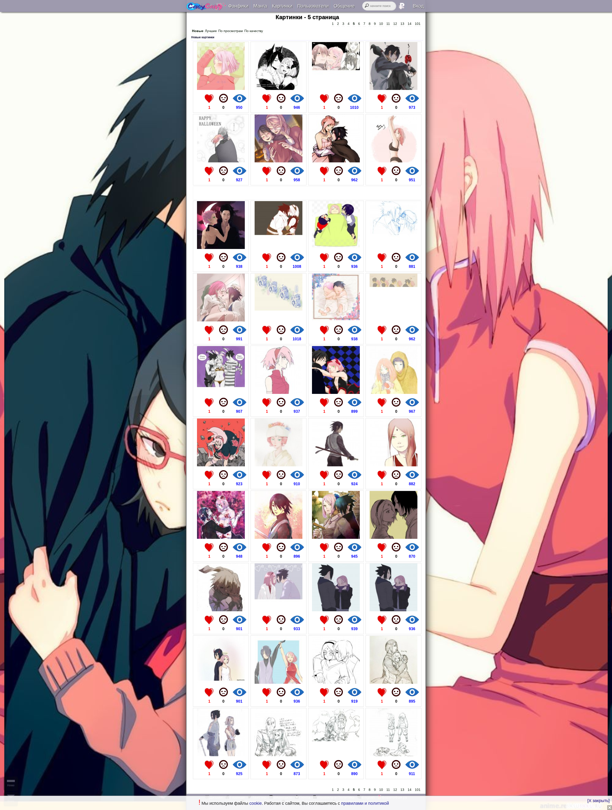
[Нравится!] (209, 98)
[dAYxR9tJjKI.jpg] (336, 89)
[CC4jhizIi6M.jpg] (336, 248)
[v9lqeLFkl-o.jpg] (278, 320)
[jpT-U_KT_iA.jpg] (278, 161)
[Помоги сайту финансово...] (408, 5)
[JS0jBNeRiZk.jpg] (278, 755)
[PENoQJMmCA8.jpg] (278, 248)
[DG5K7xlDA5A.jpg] (336, 755)
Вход (418, 6)
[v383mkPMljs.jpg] (221, 89)
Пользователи (313, 6)
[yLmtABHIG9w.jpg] (221, 320)
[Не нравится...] (223, 98)
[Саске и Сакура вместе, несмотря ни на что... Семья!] (206, 8)
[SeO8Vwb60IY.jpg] (336, 393)
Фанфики (238, 6)
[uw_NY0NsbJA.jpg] (393, 755)
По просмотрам (230, 31)
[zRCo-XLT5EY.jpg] (278, 537)
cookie (255, 803)
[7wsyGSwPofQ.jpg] (393, 248)
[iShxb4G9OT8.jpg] (393, 320)
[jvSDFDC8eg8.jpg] (221, 248)
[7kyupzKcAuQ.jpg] (393, 682)
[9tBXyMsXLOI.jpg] (336, 465)
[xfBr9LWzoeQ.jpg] (221, 682)
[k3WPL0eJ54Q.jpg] (221, 393)
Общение (344, 6)
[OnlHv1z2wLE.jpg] (393, 610)
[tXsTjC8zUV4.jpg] (278, 89)
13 (402, 24)
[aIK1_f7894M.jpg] (336, 537)
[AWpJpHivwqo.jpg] (336, 320)
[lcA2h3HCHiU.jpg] (221, 465)
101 (418, 24)
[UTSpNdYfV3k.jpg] (393, 393)
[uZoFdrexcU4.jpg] (336, 610)
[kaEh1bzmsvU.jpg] (393, 161)
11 (388, 24)
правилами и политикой (365, 803)
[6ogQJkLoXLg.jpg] (221, 755)
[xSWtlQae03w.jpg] (278, 610)
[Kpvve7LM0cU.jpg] (278, 682)
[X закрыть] (598, 800)
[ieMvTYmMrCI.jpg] (278, 393)
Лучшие (211, 31)
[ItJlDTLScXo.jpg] (221, 161)
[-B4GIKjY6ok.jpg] (393, 89)
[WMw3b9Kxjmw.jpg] (221, 610)
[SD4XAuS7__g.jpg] (336, 682)
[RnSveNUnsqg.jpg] (393, 537)
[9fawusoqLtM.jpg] (278, 465)
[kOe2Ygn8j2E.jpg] (336, 161)
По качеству (253, 31)
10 (381, 24)
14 (409, 24)
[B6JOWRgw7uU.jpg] (393, 465)
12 (395, 24)
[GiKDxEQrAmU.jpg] (221, 537)
